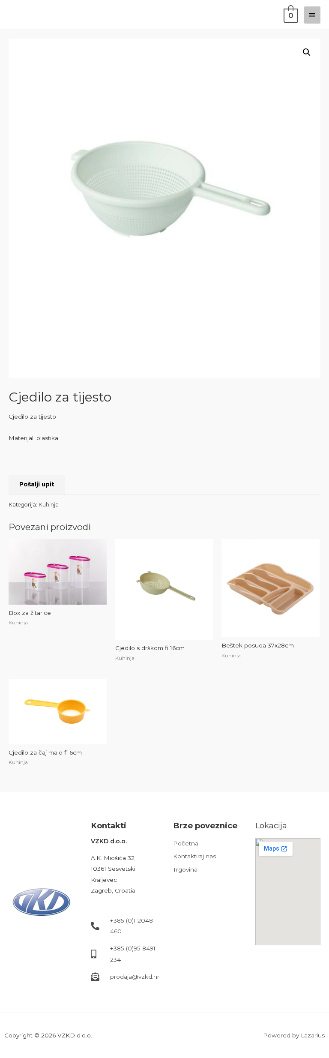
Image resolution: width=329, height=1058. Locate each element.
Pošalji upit (36, 484)
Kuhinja (49, 504)
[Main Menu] (312, 15)
